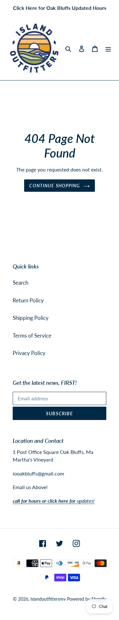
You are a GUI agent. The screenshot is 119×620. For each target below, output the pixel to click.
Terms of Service (32, 335)
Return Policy (28, 300)
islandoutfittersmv (48, 599)
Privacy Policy (29, 353)
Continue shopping (54, 185)
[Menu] (108, 48)
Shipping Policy (31, 317)
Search (20, 282)
